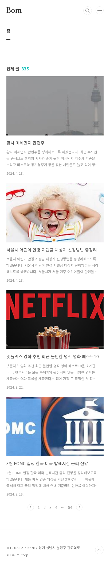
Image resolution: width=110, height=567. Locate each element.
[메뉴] (100, 10)
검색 (88, 11)
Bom (14, 10)
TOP (99, 550)
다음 (79, 507)
